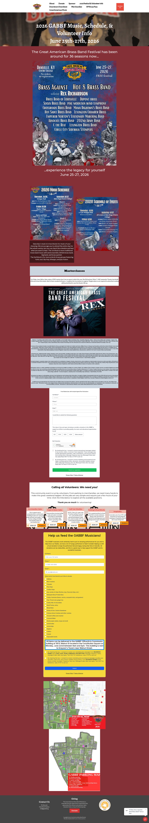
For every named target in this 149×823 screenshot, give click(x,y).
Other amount (78, 434)
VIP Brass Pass (91, 7)
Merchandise (76, 7)
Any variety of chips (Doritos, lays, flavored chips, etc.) (63, 592)
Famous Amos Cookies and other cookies (59, 613)
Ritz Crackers (51, 581)
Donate (61, 3)
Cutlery (49, 631)
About (51, 3)
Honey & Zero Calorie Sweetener (56, 610)
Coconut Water (51, 618)
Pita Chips (50, 587)
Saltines (49, 579)
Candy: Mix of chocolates (54, 602)
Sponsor (72, 3)
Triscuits (49, 584)
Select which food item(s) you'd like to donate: (58, 576)
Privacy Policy (69, 475)
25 (65, 434)
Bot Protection (56, 441)
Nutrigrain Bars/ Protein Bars (55, 595)
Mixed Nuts (50, 608)
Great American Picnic (58, 10)
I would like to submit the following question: (65, 415)
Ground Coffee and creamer (55, 616)
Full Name (56, 394)
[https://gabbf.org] (37, 7)
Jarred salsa (50, 623)
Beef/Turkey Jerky (52, 605)
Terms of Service (78, 475)
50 (70, 434)
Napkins (49, 629)
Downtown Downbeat (58, 7)
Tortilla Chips (51, 589)
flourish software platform (79, 818)
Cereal (49, 634)
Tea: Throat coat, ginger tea (55, 600)
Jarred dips (50, 626)
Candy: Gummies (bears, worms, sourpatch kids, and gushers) (65, 597)
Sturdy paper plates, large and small (57, 621)
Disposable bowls (52, 636)
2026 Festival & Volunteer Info (91, 3)
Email (54, 408)
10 (60, 434)
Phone (55, 401)
